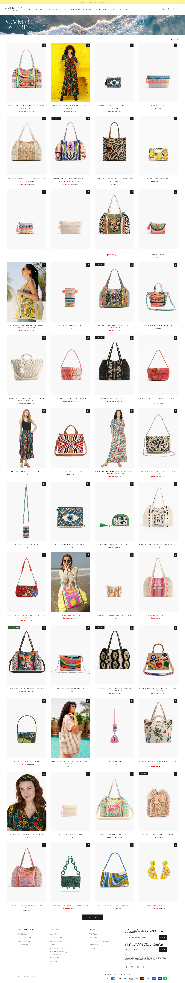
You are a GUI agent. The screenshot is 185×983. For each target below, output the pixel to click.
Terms (154, 959)
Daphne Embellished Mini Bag (158, 325)
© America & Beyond (26, 976)
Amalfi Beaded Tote (70, 615)
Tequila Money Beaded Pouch (114, 544)
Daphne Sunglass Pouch (70, 325)
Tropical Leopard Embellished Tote (26, 688)
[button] (163, 9)
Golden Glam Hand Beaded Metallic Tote (158, 544)
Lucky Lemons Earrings (158, 905)
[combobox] (128, 949)
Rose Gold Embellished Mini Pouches (114, 615)
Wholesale (53, 961)
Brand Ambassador (57, 941)
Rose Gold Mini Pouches (70, 834)
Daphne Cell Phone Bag (26, 544)
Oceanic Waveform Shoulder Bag (114, 905)
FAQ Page (93, 934)
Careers (52, 944)
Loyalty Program (56, 937)
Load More (92, 917)
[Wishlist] (174, 9)
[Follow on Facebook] (126, 967)
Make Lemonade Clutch (158, 179)
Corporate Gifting (56, 965)
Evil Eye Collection (24, 937)
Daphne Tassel (114, 761)
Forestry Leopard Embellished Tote (114, 252)
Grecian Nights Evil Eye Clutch (70, 544)
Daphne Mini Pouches (27, 252)
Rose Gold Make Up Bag (70, 252)
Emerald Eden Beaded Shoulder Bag (70, 905)
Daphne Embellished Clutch (70, 688)
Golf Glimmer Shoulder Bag (26, 761)
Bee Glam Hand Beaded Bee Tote (114, 398)
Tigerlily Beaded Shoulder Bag (70, 398)
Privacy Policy (55, 958)
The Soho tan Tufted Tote (70, 471)
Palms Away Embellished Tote (114, 834)
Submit (163, 937)
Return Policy (94, 944)
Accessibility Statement (58, 948)
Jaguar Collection (24, 941)
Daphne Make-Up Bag (158, 105)
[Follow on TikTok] (143, 967)
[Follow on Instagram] (132, 967)
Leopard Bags (23, 944)
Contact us (93, 937)
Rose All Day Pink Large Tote (158, 615)
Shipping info (93, 948)
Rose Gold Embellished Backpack (158, 834)
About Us (53, 934)
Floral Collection (23, 934)
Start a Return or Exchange (99, 941)
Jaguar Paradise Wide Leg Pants (26, 471)
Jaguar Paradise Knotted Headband (26, 834)
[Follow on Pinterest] (138, 967)
